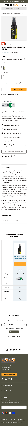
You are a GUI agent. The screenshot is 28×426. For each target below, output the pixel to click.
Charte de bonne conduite (7, 420)
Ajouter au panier (19, 89)
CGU (15, 419)
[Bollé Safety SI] (6, 43)
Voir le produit (20, 264)
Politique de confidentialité (19, 420)
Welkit (6, 417)
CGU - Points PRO (21, 419)
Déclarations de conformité (17, 422)
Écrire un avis (14, 332)
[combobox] (14, 8)
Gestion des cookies (5, 422)
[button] (25, 4)
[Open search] (3, 324)
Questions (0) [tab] (20, 320)
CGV (11, 419)
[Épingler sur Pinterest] (14, 156)
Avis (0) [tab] (7, 320)
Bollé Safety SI (5, 52)
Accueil (3, 13)
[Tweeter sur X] (8, 156)
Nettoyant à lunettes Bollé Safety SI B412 (15, 13)
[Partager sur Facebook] (11, 156)
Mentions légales (5, 419)
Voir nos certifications (9, 374)
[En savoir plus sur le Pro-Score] (8, 104)
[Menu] (2, 4)
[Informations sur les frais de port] (25, 59)
